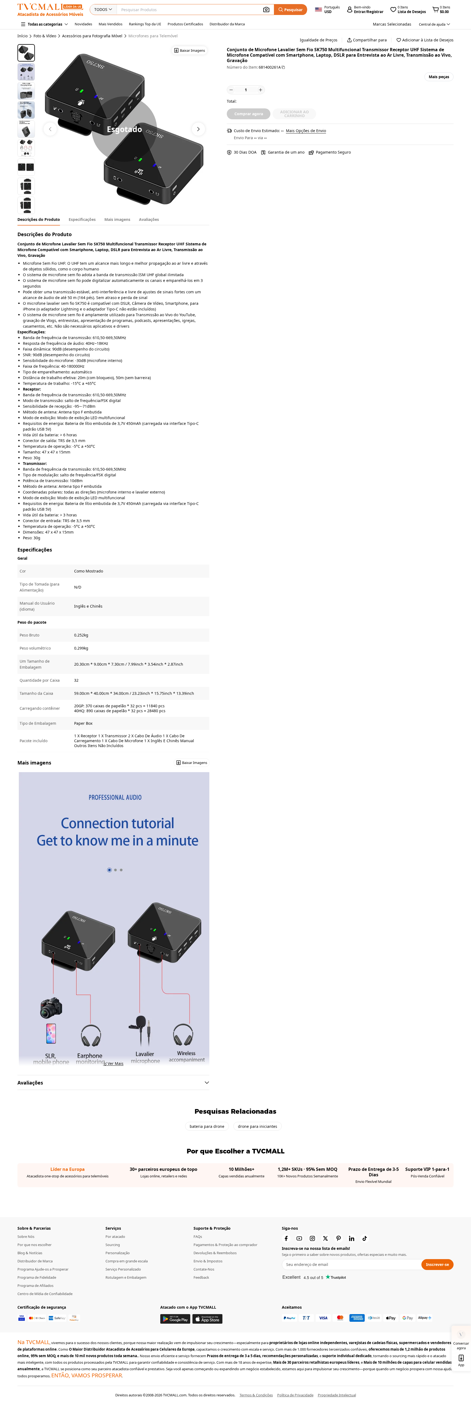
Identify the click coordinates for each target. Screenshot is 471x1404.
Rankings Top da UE (145, 24)
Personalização (117, 1252)
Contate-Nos (204, 1269)
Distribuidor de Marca (35, 1261)
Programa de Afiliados (35, 1285)
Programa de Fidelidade (36, 1277)
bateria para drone (207, 1126)
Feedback (201, 1277)
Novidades (83, 24)
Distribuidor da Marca (227, 24)
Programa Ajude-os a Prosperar (42, 1269)
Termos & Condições (256, 1395)
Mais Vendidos (110, 24)
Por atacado (115, 1236)
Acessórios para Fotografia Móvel (92, 36)
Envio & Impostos (208, 1261)
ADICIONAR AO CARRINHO (294, 113)
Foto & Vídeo (45, 36)
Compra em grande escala (126, 1261)
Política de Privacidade (295, 1395)
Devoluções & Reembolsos (215, 1252)
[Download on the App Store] (207, 1319)
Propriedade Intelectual (337, 1395)
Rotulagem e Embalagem (125, 1277)
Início (22, 35)
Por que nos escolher (34, 1244)
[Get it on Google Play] (175, 1319)
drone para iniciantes (257, 1126)
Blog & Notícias (29, 1252)
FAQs (198, 1236)
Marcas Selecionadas (392, 24)
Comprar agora (248, 113)
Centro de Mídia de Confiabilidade (45, 1293)
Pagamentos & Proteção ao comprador (225, 1244)
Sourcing (112, 1244)
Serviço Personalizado (123, 1269)
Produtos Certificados (185, 24)
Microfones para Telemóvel (153, 36)
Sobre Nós (25, 1236)
